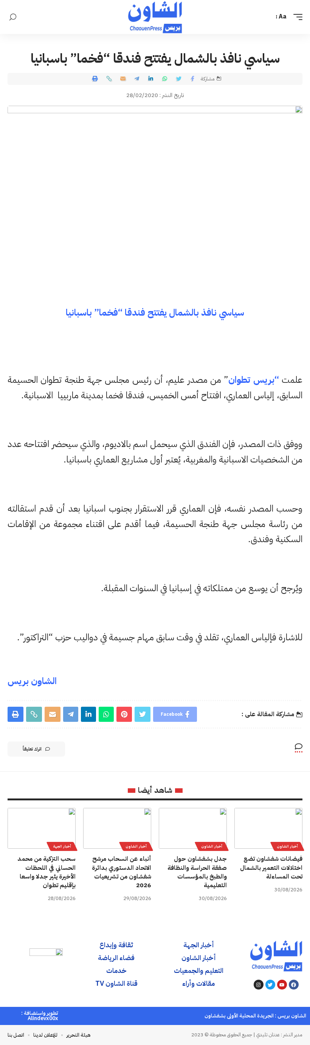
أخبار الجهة (62, 846)
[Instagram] (259, 985)
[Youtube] (282, 985)
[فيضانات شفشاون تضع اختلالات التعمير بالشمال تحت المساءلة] (268, 828)
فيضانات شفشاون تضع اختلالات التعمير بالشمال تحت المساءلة (271, 867)
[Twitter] (270, 985)
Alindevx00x (43, 1018)
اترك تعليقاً (32, 749)
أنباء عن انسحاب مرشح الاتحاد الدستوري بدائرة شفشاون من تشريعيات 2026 (121, 872)
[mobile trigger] (296, 17)
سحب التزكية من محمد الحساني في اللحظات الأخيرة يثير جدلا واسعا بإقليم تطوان (46, 872)
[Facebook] (294, 985)
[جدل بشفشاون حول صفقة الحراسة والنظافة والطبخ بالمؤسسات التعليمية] (193, 828)
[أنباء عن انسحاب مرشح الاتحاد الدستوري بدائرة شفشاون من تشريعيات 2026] (117, 828)
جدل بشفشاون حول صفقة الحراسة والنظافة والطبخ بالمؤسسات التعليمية (197, 872)
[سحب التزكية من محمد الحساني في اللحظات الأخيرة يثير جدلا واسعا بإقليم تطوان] (42, 828)
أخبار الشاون (287, 846)
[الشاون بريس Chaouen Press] (155, 17)
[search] (13, 17)
